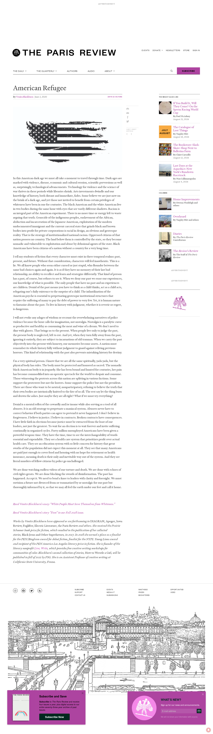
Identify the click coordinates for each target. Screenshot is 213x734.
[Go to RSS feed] (39, 590)
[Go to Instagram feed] (15, 590)
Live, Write (41, 548)
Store (186, 50)
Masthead (143, 589)
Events (146, 50)
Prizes (141, 592)
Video (172, 592)
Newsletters (173, 50)
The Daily (19, 70)
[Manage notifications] (206, 727)
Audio (91, 70)
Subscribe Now (54, 717)
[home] (64, 53)
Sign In (196, 50)
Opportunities (177, 589)
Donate (157, 50)
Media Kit (111, 592)
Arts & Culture (115, 96)
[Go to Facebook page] (23, 590)
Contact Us (80, 595)
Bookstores (144, 595)
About (109, 70)
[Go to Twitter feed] (31, 590)
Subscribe (188, 70)
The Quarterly (46, 70)
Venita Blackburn (24, 96)
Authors (72, 70)
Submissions (112, 595)
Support (79, 592)
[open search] (172, 70)
